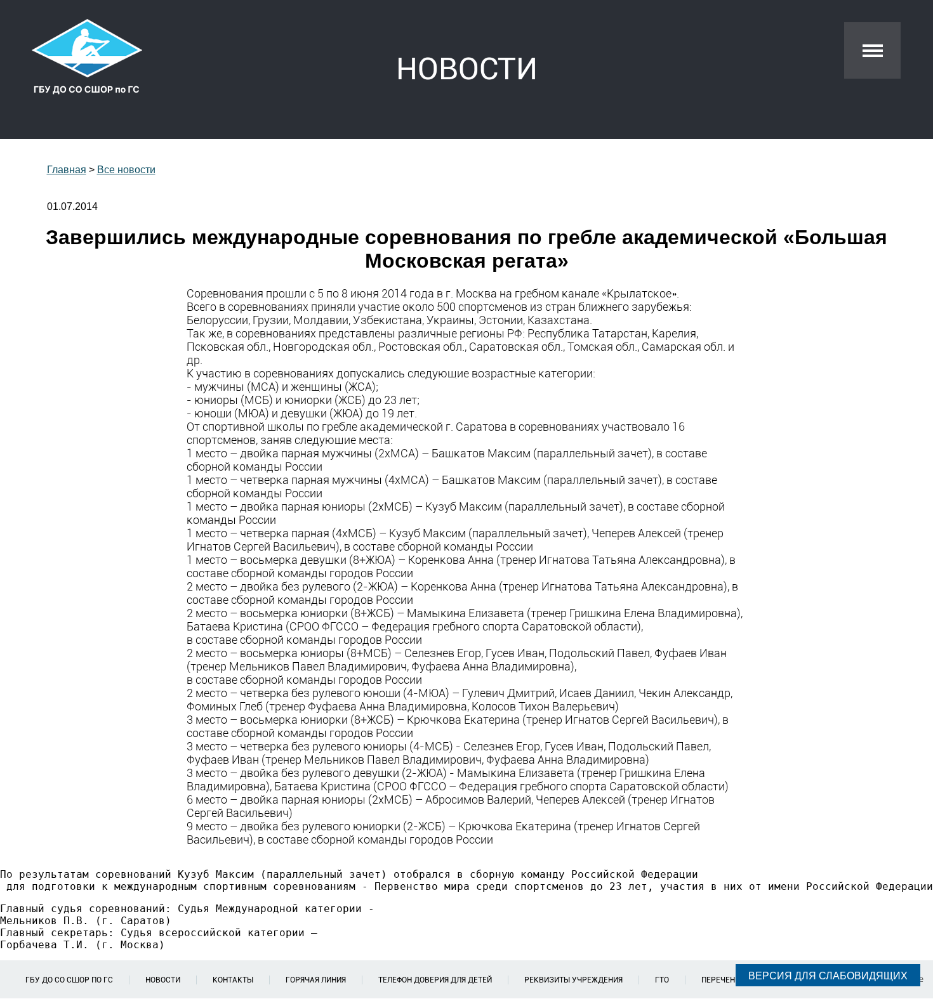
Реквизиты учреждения (573, 980)
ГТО (662, 980)
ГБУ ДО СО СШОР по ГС (69, 980)
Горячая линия (316, 980)
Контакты (233, 980)
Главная (66, 169)
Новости (162, 980)
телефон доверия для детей (435, 980)
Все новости (126, 169)
